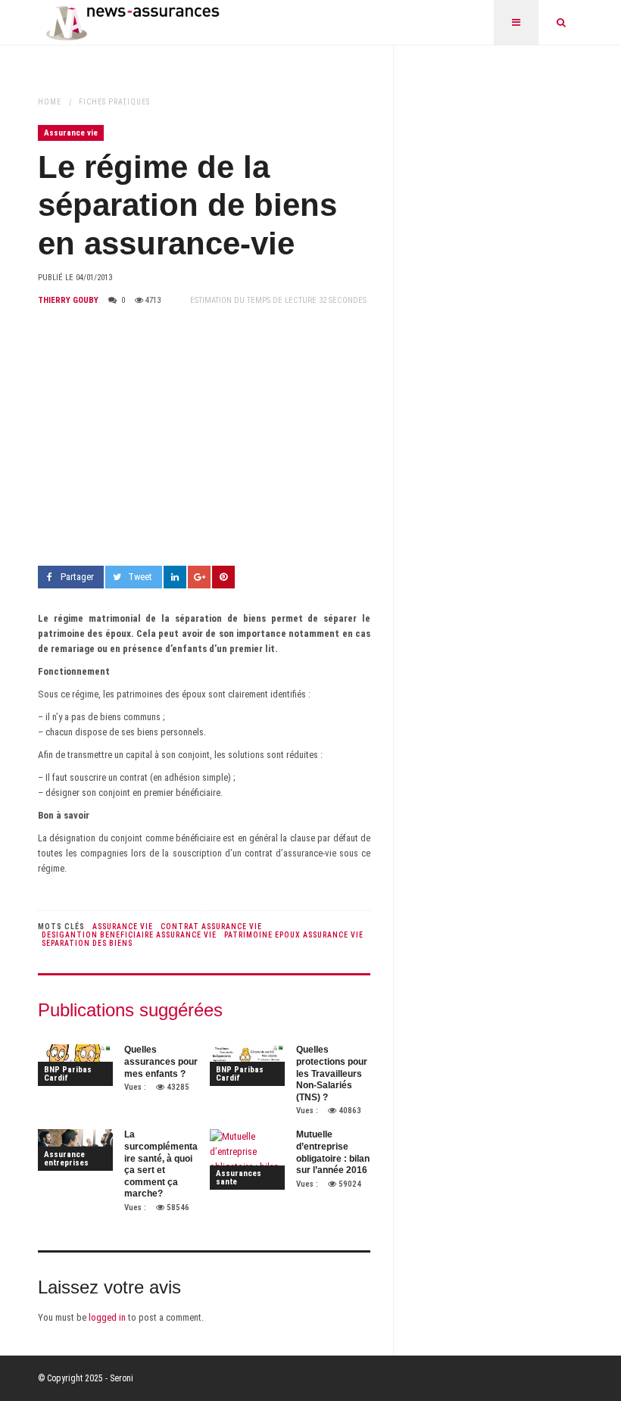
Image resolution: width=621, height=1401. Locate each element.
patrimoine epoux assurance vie (294, 935)
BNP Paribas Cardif (68, 1074)
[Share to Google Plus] (199, 577)
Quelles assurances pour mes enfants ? (161, 1061)
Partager (77, 576)
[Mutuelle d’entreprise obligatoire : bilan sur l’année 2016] (247, 1159)
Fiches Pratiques (114, 102)
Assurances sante (238, 1178)
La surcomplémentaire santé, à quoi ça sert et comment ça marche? (161, 1164)
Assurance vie (71, 133)
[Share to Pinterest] (223, 577)
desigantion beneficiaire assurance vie (129, 935)
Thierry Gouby (68, 300)
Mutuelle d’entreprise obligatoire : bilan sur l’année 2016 (333, 1152)
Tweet (140, 576)
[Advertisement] (204, 437)
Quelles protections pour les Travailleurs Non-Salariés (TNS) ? (331, 1073)
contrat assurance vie (211, 926)
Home (49, 102)
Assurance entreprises (66, 1159)
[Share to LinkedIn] (175, 577)
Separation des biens (87, 943)
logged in (107, 1317)
